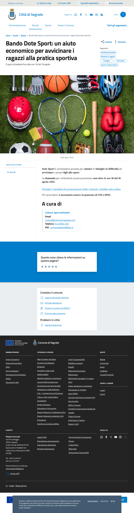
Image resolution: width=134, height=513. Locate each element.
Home (8, 35)
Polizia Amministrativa (76, 371)
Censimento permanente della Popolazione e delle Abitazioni (48, 388)
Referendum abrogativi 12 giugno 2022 (81, 380)
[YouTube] (115, 437)
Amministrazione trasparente (80, 437)
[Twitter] (111, 437)
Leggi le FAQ (41, 437)
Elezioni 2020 (73, 424)
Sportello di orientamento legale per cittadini (81, 410)
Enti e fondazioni (12, 371)
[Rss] (125, 437)
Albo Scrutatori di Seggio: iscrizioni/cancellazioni (46, 361)
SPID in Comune (74, 405)
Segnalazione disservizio (46, 445)
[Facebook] (106, 437)
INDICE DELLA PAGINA (13, 165)
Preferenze (93, 501)
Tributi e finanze (74, 416)
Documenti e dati (12, 382)
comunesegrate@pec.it (61, 227)
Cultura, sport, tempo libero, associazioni (47, 399)
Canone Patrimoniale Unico (47, 382)
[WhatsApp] (101, 437)
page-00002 (73, 393)
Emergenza (41, 420)
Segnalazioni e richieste (77, 389)
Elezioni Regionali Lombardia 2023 (50, 416)
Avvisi (102, 367)
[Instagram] (95, 14)
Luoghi (102, 390)
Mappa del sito (21, 485)
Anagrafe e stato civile (45, 370)
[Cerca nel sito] (123, 14)
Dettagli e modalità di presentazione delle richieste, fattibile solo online (81, 189)
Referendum (73, 374)
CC (7, 485)
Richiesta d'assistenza (45, 448)
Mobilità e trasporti (75, 363)
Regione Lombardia (15, 3)
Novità (15, 35)
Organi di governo (12, 359)
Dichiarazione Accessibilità (79, 452)
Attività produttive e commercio (49, 378)
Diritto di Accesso (43, 404)
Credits (11, 485)
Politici (8, 378)
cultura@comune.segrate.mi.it (60, 220)
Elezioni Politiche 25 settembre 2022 (51, 412)
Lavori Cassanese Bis (76, 359)
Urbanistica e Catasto (76, 420)
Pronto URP (14, 473)
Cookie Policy (74, 445)
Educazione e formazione (46, 408)
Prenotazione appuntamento (48, 441)
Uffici (8, 367)
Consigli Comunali (107, 374)
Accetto (104, 501)
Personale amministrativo (16, 374)
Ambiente (41, 366)
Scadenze (103, 371)
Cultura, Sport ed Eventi (57, 212)
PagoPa (71, 367)
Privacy (71, 441)
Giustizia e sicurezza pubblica (48, 423)
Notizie (23, 35)
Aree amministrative (14, 363)
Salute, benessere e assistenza (80, 386)
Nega (113, 501)
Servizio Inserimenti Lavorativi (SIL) (81, 397)
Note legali (73, 448)
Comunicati (104, 363)
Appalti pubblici (42, 374)
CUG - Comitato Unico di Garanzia (50, 393)
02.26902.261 (62, 224)
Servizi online (73, 401)
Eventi (102, 394)
